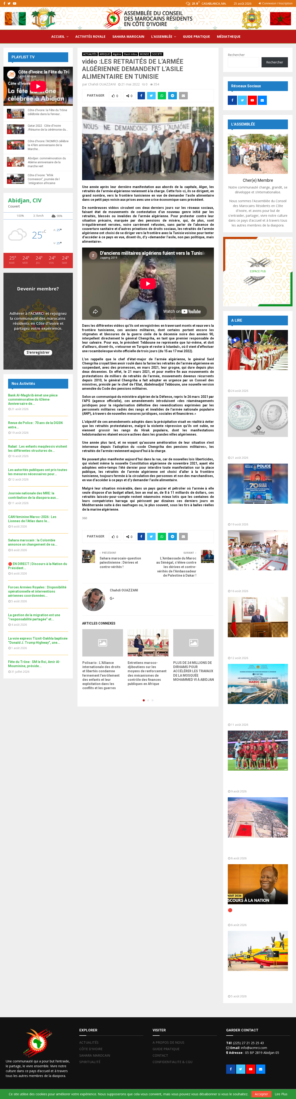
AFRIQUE (105, 54)
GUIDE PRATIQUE (196, 36)
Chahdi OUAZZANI (102, 84)
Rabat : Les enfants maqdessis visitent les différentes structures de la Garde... (254, 581)
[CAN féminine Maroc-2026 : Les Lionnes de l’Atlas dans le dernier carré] (258, 751)
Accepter (261, 1094)
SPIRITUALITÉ (89, 1062)
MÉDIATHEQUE (228, 36)
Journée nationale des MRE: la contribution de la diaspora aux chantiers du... (254, 714)
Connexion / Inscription (277, 3)
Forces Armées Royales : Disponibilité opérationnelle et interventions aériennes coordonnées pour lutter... (254, 984)
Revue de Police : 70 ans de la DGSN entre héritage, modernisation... (254, 514)
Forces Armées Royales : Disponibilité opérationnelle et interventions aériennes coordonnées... (37, 591)
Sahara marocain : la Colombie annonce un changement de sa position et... (254, 848)
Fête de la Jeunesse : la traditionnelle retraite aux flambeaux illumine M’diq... (250, 380)
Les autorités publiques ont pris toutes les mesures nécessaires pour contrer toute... (256, 648)
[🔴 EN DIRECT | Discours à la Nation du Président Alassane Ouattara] (258, 884)
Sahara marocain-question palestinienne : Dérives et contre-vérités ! (120, 562)
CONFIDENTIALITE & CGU (172, 1062)
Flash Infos (130, 54)
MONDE (144, 54)
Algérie (117, 54)
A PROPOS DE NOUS (168, 1042)
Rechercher (236, 55)
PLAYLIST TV (23, 57)
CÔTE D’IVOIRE (90, 1049)
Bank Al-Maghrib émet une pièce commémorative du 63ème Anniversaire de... (33, 399)
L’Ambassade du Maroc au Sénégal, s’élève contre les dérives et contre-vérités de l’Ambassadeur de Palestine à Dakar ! (176, 566)
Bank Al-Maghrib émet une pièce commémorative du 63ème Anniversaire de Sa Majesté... (256, 447)
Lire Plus (281, 1094)
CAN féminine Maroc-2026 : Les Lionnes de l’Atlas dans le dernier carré (257, 781)
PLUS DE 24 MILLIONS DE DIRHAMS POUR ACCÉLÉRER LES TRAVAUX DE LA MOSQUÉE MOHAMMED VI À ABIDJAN (193, 671)
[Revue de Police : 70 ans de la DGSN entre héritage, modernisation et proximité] (258, 484)
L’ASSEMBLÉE (161, 36)
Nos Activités (23, 383)
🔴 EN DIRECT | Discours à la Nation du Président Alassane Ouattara (254, 915)
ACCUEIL (58, 36)
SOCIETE (157, 54)
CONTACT (160, 1055)
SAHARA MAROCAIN (128, 36)
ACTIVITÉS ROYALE (90, 36)
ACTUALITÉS (90, 54)
